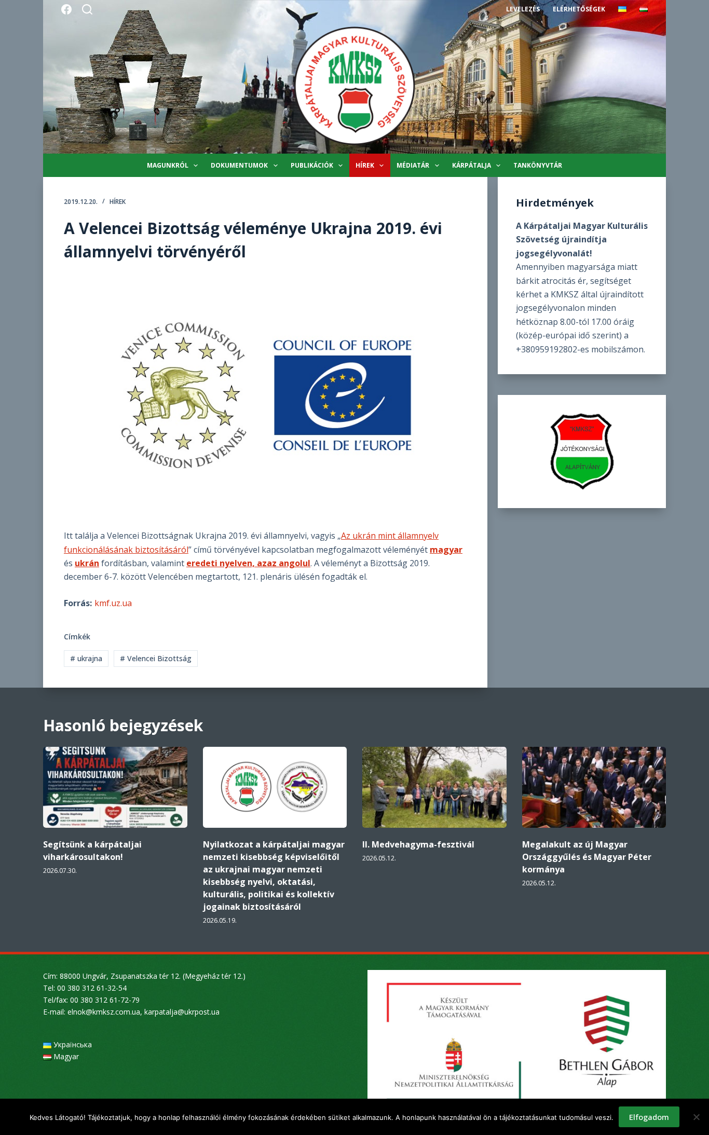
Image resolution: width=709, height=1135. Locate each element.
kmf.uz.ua (113, 603)
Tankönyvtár (537, 165)
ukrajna (86, 658)
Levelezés (523, 9)
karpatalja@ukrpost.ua (182, 1012)
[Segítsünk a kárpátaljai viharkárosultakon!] (115, 787)
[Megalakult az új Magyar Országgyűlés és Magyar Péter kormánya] (594, 787)
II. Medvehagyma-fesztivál (418, 844)
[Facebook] (66, 9)
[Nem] (696, 1117)
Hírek (365, 165)
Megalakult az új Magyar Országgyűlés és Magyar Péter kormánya (586, 857)
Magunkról (167, 165)
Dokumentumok (239, 165)
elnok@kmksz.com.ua (103, 1012)
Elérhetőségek (579, 9)
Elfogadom (649, 1117)
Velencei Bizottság (156, 658)
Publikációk (312, 165)
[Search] (87, 9)
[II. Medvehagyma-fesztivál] (434, 787)
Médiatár (413, 165)
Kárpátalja (471, 165)
